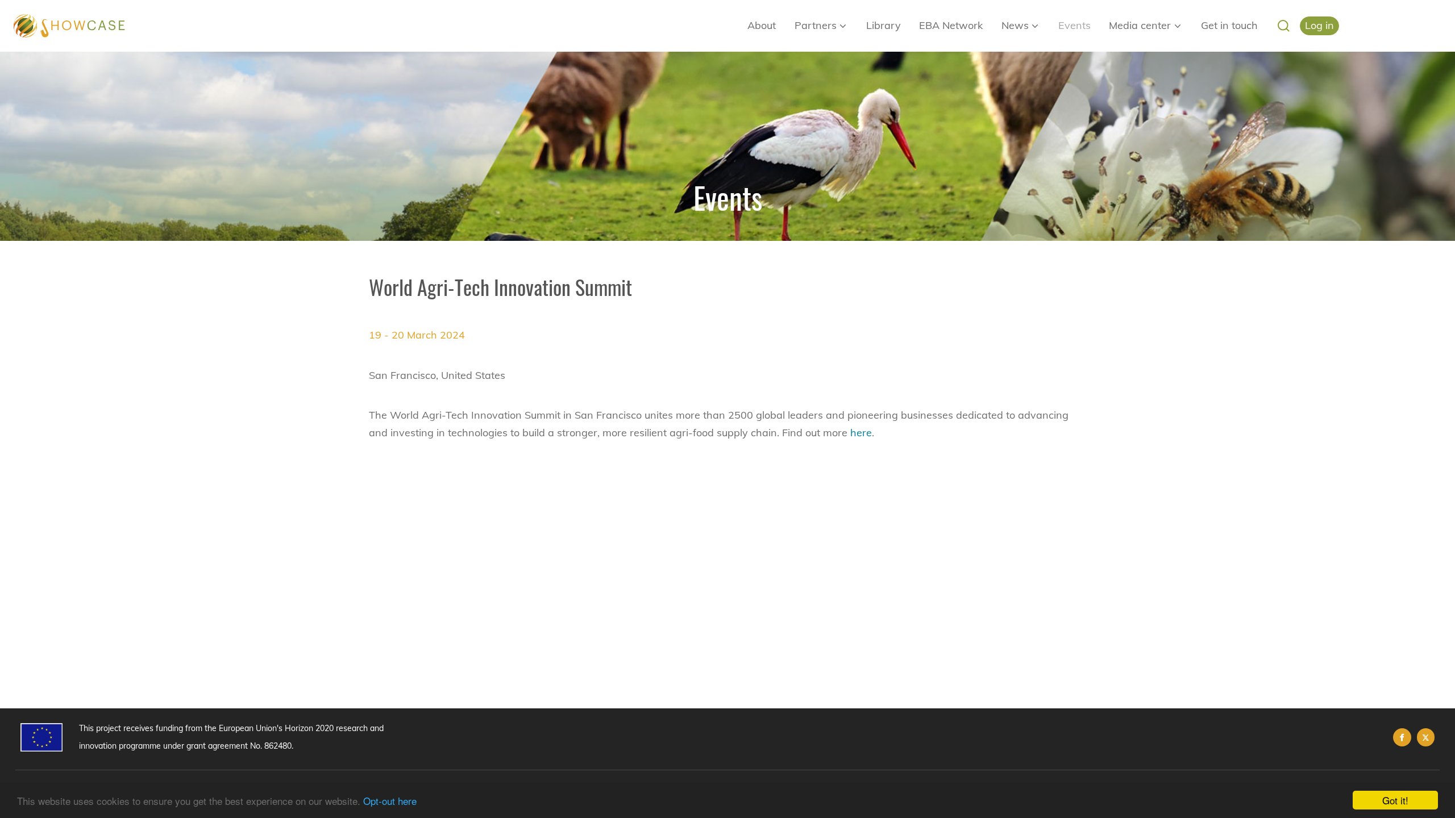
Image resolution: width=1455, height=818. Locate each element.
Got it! (1395, 800)
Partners (816, 25)
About (761, 25)
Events (1074, 25)
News (1015, 25)
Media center (1140, 25)
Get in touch (1229, 25)
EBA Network (951, 25)
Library (883, 25)
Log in (1319, 25)
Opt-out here (390, 801)
